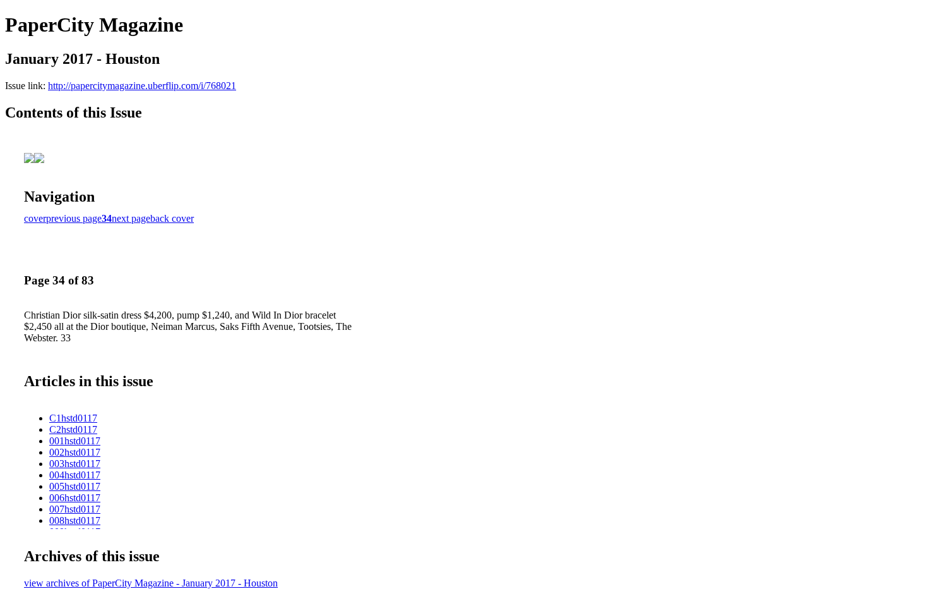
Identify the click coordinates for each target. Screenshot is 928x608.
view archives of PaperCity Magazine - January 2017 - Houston (151, 583)
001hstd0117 (74, 440)
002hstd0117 (74, 452)
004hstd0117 (74, 475)
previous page (74, 218)
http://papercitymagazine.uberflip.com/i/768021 (142, 85)
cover (35, 218)
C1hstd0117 (73, 418)
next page (131, 218)
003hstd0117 (74, 463)
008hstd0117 (74, 520)
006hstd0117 (74, 497)
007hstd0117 (74, 509)
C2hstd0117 (73, 429)
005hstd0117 (74, 486)
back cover (172, 218)
